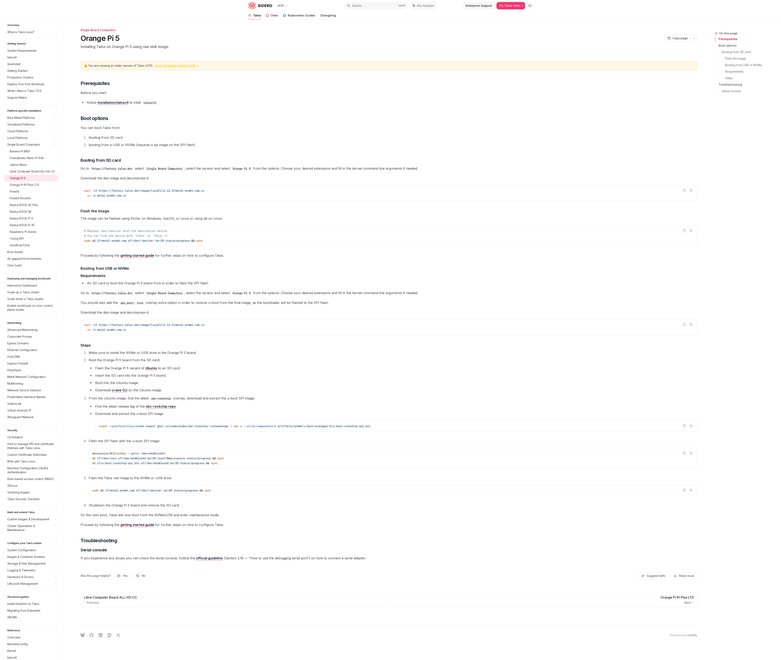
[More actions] (693, 38)
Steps (729, 78)
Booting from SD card (736, 52)
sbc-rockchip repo (161, 406)
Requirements (734, 71)
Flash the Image (735, 58)
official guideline (209, 558)
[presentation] (33, 340)
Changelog (328, 15)
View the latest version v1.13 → (177, 65)
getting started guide (137, 255)
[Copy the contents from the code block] (684, 190)
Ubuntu (151, 368)
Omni (274, 15)
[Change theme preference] (530, 6)
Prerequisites (728, 39)
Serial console (731, 91)
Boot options (728, 45)
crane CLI (119, 390)
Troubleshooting (730, 84)
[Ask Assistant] (691, 190)
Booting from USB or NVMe (743, 65)
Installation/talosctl (113, 102)
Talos (257, 15)
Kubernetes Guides (301, 15)
